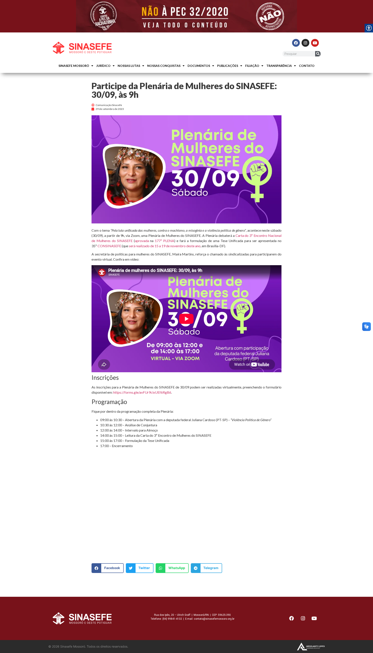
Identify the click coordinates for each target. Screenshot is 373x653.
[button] (108, 568)
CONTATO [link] (307, 65)
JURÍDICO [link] (103, 65)
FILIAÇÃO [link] (252, 65)
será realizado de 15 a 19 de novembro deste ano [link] (165, 246)
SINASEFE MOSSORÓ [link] (73, 65)
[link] (186, 16)
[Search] (318, 53)
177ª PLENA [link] (164, 241)
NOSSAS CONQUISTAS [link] (163, 65)
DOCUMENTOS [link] (199, 65)
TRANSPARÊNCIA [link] (279, 65)
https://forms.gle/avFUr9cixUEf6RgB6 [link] (142, 392)
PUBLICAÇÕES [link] (227, 65)
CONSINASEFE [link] (109, 246)
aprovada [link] (142, 241)
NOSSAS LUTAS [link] (129, 65)
